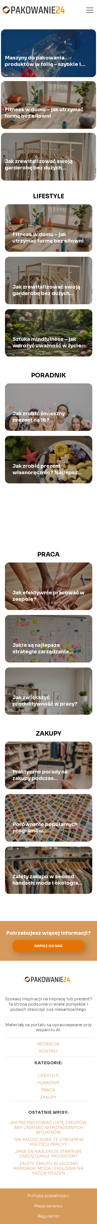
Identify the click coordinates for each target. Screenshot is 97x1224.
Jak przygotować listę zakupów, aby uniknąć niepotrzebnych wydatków (48, 1127)
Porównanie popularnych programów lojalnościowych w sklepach (44, 827)
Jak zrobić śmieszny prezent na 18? (38, 416)
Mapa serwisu (48, 1206)
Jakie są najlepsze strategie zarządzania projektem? (40, 648)
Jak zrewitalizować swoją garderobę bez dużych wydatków (39, 164)
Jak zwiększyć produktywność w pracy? (44, 700)
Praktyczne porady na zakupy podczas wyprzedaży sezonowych (44, 775)
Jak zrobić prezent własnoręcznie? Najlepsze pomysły (46, 469)
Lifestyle (48, 196)
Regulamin (48, 1216)
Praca (48, 554)
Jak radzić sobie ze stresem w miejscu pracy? (48, 1142)
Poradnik (48, 375)
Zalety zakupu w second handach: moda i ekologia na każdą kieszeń (45, 879)
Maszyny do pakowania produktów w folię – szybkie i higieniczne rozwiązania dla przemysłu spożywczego (43, 61)
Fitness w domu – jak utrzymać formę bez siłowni (44, 112)
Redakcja (48, 1044)
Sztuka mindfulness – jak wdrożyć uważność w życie (46, 342)
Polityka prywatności (48, 1195)
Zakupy (48, 733)
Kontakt (48, 1051)
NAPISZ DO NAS (48, 946)
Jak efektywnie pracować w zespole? (48, 596)
